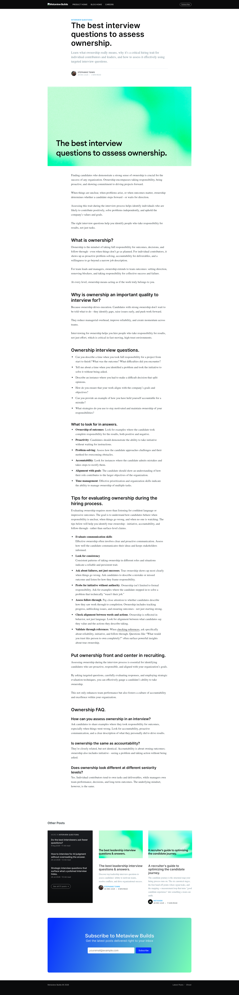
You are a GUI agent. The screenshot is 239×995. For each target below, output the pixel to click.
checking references (128, 629)
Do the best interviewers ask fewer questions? (69, 841)
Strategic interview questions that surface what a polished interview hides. (69, 871)
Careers (109, 4)
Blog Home (96, 4)
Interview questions (81, 20)
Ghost (188, 985)
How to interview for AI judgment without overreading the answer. (68, 855)
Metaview (158, 901)
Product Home (79, 4)
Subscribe (185, 4)
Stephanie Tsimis (86, 72)
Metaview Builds (55, 985)
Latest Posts (178, 985)
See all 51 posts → (61, 886)
